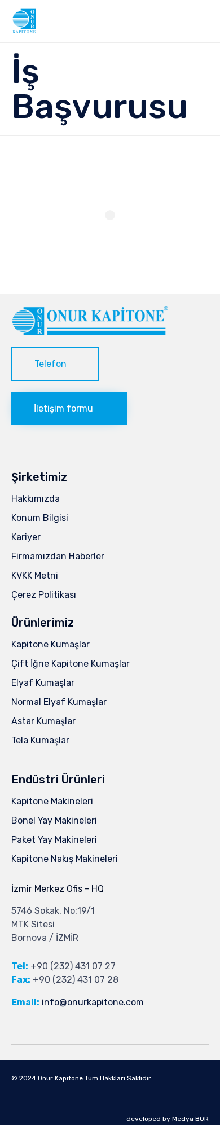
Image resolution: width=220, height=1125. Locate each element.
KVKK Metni (34, 575)
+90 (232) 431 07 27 (73, 966)
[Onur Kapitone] (24, 21)
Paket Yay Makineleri (54, 839)
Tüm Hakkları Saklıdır (118, 1078)
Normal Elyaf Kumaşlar (59, 702)
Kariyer (26, 537)
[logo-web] (90, 332)
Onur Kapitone (60, 1078)
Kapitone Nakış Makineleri (64, 858)
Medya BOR (190, 1119)
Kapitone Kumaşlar (50, 644)
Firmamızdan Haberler (57, 556)
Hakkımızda (35, 498)
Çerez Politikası (43, 594)
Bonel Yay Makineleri (54, 820)
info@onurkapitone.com (93, 1002)
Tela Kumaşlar (40, 740)
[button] (55, 364)
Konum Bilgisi (39, 518)
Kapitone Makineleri (52, 801)
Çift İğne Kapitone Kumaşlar (70, 663)
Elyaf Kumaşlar (42, 682)
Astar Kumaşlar (43, 721)
